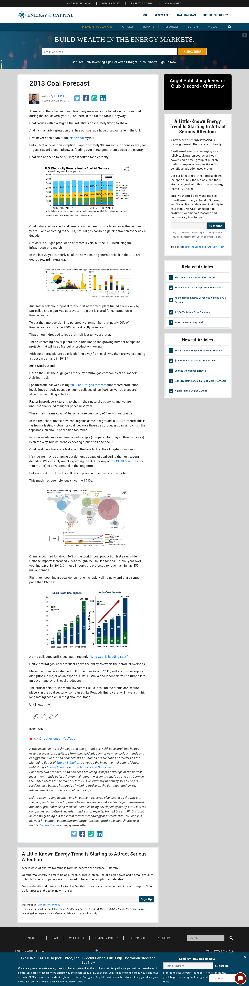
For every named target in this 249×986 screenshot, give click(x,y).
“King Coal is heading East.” (109, 656)
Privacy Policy (217, 247)
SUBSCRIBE (192, 51)
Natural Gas (186, 15)
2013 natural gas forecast (88, 385)
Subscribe (215, 226)
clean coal (76, 138)
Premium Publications (97, 26)
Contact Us (32, 938)
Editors (193, 26)
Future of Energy (215, 15)
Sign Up (146, 899)
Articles (128, 26)
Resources (171, 26)
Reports (148, 26)
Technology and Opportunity (94, 767)
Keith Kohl (59, 96)
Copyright (137, 938)
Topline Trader (49, 825)
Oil (145, 15)
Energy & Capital (68, 762)
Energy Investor (57, 767)
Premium (163, 938)
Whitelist (76, 938)
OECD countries (127, 461)
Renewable (162, 15)
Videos (212, 26)
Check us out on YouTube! (58, 738)
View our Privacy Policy (49, 905)
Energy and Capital (192, 247)
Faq (55, 938)
